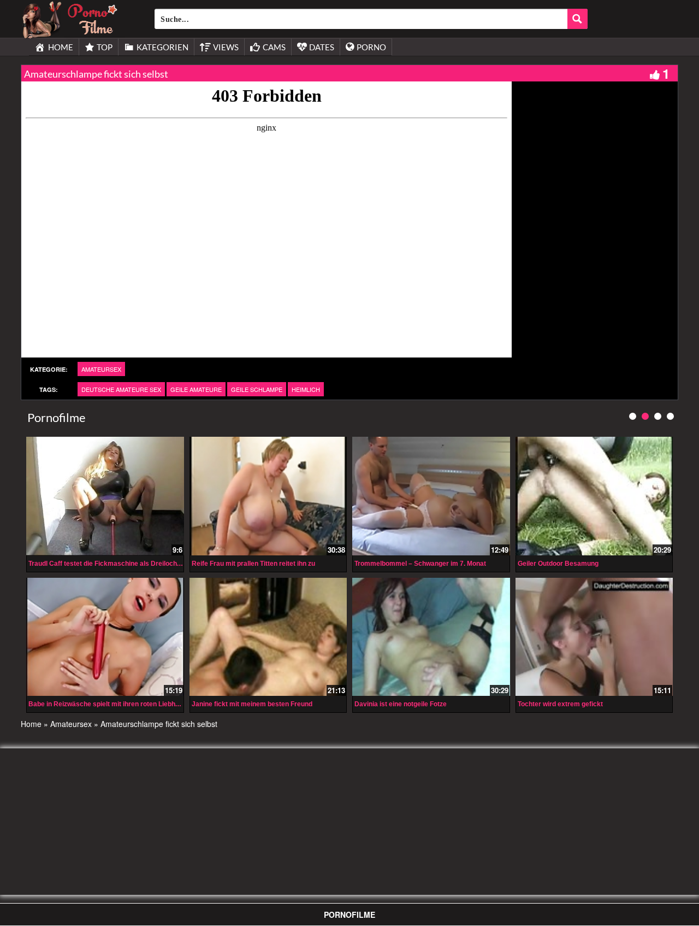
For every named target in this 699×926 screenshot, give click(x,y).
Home (31, 723)
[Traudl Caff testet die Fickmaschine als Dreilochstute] (105, 496)
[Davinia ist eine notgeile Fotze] (431, 637)
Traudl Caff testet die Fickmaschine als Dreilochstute (110, 563)
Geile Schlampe (256, 389)
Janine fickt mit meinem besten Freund (252, 704)
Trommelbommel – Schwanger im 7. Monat (420, 563)
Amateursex (101, 369)
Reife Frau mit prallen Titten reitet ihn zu (253, 563)
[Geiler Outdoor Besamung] (594, 496)
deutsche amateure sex (121, 389)
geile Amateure (196, 389)
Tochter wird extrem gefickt (560, 704)
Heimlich (306, 389)
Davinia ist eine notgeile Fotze (400, 704)
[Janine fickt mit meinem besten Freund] (268, 637)
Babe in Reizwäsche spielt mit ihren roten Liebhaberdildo (116, 704)
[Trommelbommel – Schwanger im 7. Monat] (431, 496)
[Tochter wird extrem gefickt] (594, 637)
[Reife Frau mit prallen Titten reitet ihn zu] (268, 496)
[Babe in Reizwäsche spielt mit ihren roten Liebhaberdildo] (105, 637)
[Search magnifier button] (577, 19)
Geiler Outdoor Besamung (558, 563)
